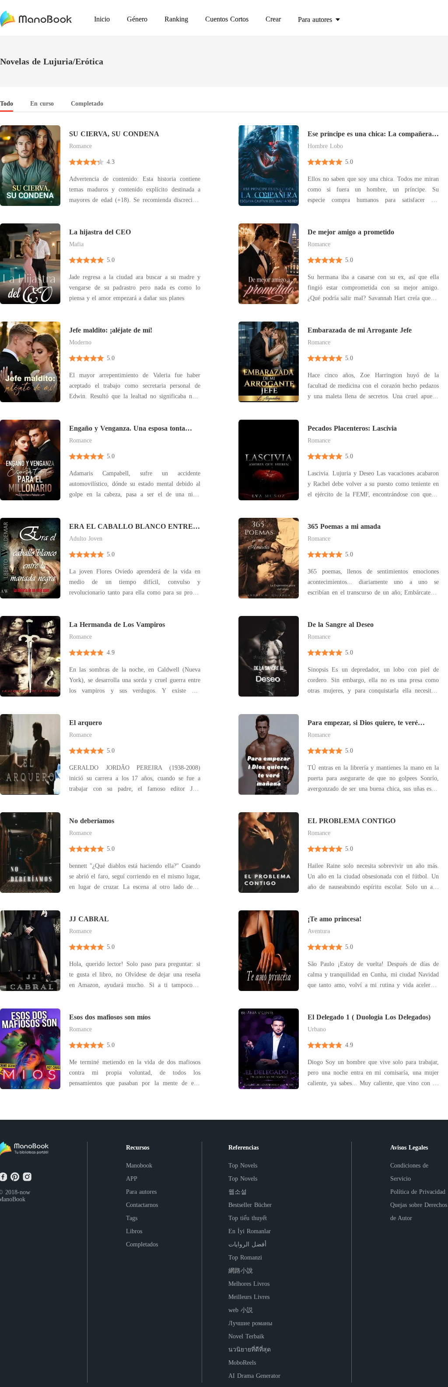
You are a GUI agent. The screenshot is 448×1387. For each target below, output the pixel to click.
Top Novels (242, 1165)
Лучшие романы (250, 1323)
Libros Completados (142, 1238)
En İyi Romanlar (249, 1231)
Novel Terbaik (246, 1336)
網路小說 (240, 1270)
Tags (131, 1218)
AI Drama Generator (254, 1376)
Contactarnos (142, 1205)
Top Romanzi (245, 1257)
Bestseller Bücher (250, 1205)
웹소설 (237, 1192)
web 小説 (240, 1310)
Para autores (141, 1192)
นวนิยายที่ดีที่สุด (249, 1349)
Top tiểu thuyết (247, 1218)
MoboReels (242, 1362)
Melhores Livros (249, 1284)
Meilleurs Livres (249, 1297)
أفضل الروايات (247, 1244)
